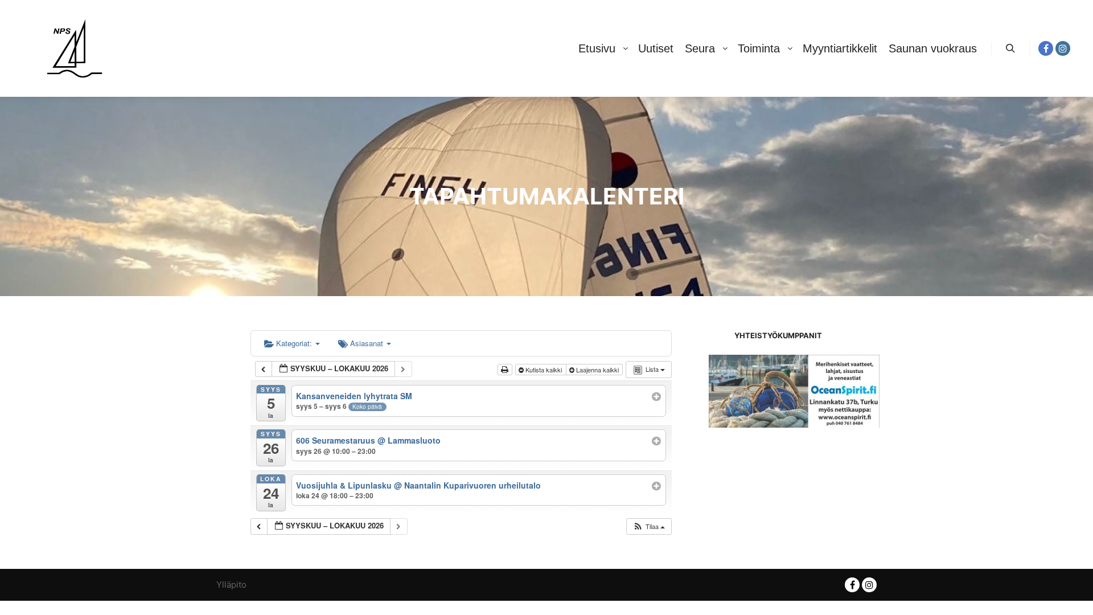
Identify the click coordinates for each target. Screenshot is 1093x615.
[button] (649, 526)
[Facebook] (1045, 48)
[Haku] (1010, 48)
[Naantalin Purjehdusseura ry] (74, 48)
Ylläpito (231, 584)
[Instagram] (1062, 48)
